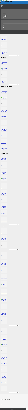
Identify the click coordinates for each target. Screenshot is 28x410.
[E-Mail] (7, 0)
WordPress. (16, 409)
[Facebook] (1, 0)
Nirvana (14, 409)
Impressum (2, 404)
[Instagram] (4, 0)
